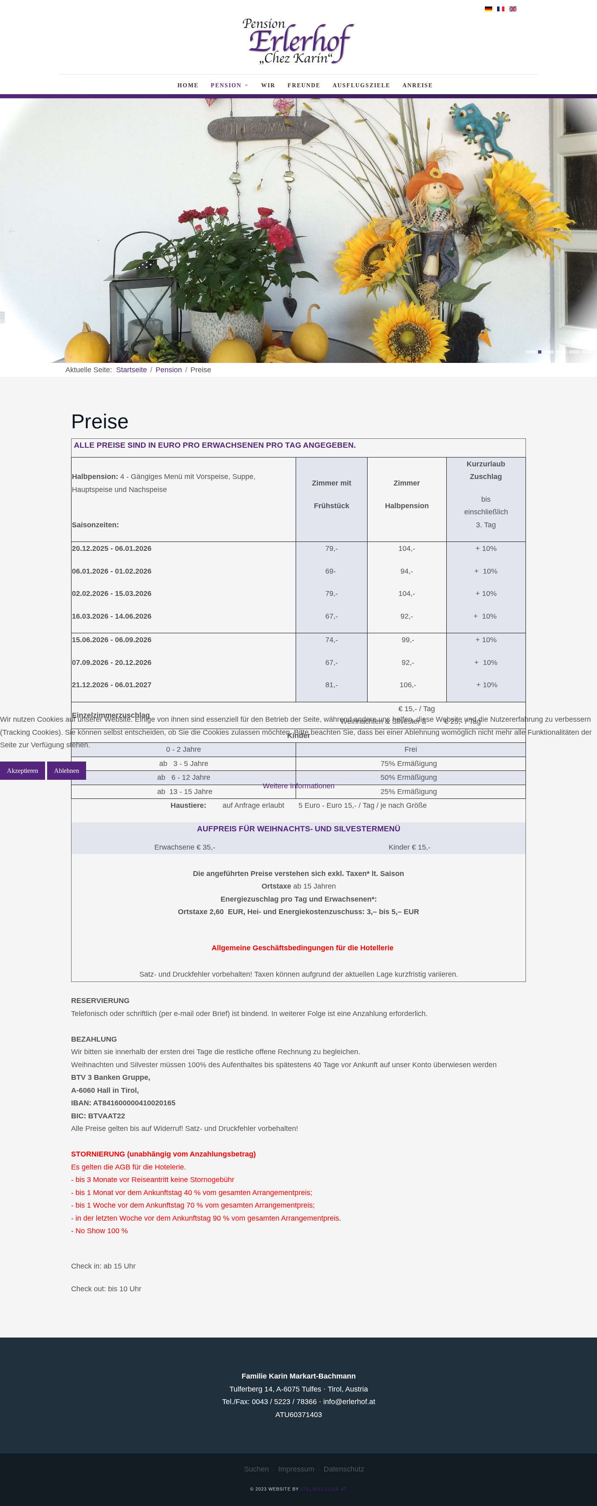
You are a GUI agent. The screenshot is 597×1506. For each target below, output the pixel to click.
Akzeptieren (22, 770)
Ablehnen (66, 770)
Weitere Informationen (299, 786)
